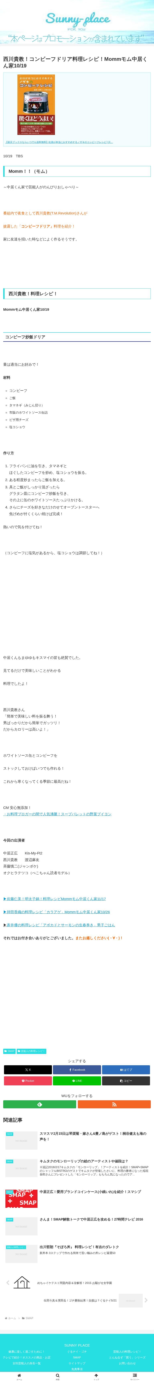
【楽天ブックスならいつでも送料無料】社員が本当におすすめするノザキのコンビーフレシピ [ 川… (59, 142)
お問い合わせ (127, 1363)
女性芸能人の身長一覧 (27, 1363)
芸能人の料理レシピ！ (33, 1051)
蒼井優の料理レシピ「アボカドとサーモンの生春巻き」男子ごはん (61, 925)
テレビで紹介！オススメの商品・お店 (27, 1357)
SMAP (11, 1051)
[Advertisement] (77, 601)
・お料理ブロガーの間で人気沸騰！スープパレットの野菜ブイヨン (57, 814)
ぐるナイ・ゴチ (77, 1351)
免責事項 (77, 1369)
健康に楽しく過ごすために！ (26, 1351)
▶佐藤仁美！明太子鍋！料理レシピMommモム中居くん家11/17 (54, 899)
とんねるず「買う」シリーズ (127, 1357)
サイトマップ (77, 1363)
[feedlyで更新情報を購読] (39, 1104)
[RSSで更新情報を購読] (114, 1104)
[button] (126, 1080)
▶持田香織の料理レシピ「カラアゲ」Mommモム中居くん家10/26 (56, 912)
